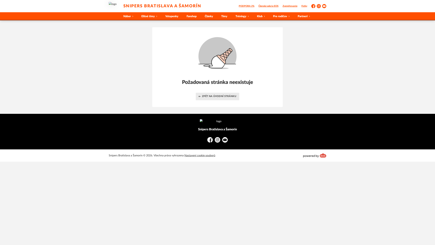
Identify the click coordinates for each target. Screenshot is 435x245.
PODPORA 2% (246, 6)
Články (209, 16)
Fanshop (192, 16)
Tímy (224, 16)
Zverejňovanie (290, 6)
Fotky (304, 6)
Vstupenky (171, 16)
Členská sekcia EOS (268, 6)
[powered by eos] (314, 155)
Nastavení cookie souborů (199, 155)
